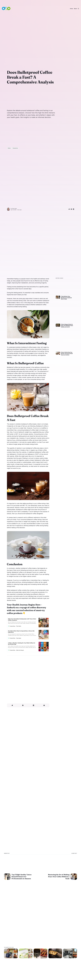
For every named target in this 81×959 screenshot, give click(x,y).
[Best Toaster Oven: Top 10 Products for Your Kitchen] (70, 953)
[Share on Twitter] (69, 209)
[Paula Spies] (8, 209)
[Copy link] (44, 705)
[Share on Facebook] (71, 209)
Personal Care (15, 148)
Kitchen (9, 148)
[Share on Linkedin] (73, 209)
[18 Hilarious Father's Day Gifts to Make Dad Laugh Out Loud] (11, 953)
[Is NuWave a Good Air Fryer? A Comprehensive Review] (40, 953)
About (75, 8)
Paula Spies (14, 208)
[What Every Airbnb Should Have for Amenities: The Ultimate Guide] (26, 953)
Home (71, 8)
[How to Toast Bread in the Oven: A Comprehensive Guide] (55, 953)
